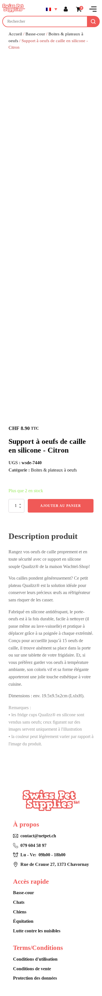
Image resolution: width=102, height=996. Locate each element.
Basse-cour (35, 34)
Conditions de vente (32, 968)
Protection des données (35, 978)
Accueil (15, 34)
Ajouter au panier (60, 506)
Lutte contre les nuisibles (36, 930)
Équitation (23, 921)
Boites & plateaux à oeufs (54, 470)
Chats (18, 902)
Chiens (19, 911)
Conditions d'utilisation (35, 959)
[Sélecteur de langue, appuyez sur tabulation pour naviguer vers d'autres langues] (51, 9)
